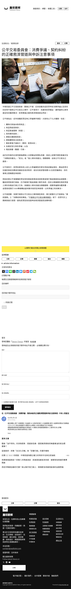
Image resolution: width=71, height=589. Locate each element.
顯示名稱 (4, 375)
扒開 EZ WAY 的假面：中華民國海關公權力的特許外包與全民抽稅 (28, 455)
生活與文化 (5, 43)
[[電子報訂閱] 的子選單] (22, 575)
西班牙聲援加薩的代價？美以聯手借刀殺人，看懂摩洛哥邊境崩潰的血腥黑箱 (33, 467)
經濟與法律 (14, 43)
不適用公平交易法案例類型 (40, 197)
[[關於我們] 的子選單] (32, 575)
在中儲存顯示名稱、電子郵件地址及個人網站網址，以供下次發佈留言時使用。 (27, 402)
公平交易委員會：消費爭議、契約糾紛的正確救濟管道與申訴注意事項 (34, 52)
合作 (66, 9)
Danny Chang (17, 341)
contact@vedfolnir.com (12, 548)
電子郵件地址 (6, 384)
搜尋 (35, 259)
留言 (58, 43)
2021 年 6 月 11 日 (12, 417)
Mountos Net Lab (63, 585)
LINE (14, 568)
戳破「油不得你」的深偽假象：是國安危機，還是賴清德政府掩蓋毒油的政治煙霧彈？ (33, 444)
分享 (7, 259)
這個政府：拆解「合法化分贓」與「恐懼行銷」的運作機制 (25, 451)
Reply (9, 433)
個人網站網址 (5, 393)
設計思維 (46, 519)
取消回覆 (33, 342)
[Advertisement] (35, 27)
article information (11, 263)
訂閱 (60, 9)
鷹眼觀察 (15, 7)
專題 (63, 259)
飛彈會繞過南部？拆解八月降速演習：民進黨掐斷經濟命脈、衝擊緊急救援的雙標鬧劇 (34, 461)
